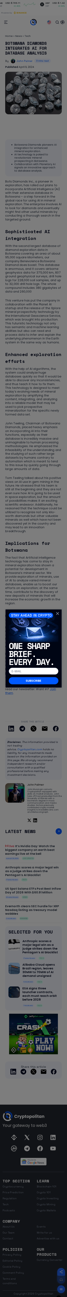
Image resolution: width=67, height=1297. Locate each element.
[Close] (57, 613)
